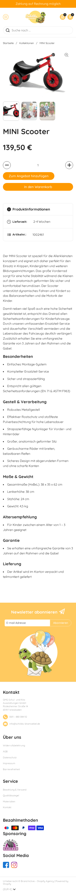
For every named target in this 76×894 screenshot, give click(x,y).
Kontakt (7, 807)
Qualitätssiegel (11, 795)
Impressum (9, 763)
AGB (5, 751)
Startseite (8, 43)
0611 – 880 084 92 (18, 716)
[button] (69, 17)
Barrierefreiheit (11, 769)
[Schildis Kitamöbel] (35, 17)
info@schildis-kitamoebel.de (24, 723)
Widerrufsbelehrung (14, 745)
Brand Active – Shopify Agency (37, 881)
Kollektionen (26, 43)
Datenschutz (10, 757)
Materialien (9, 801)
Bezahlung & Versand (14, 789)
